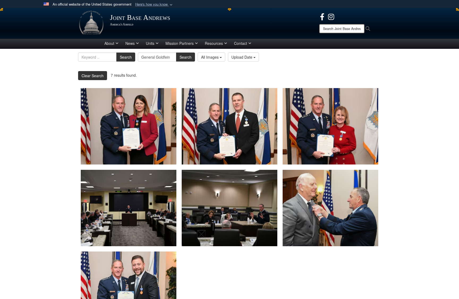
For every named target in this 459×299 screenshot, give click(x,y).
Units (150, 43)
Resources (214, 43)
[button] (154, 4)
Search (126, 57)
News (130, 43)
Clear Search (93, 75)
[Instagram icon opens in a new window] (331, 16)
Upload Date (242, 57)
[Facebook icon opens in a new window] (322, 16)
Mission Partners (179, 43)
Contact (240, 43)
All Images (210, 57)
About (109, 43)
